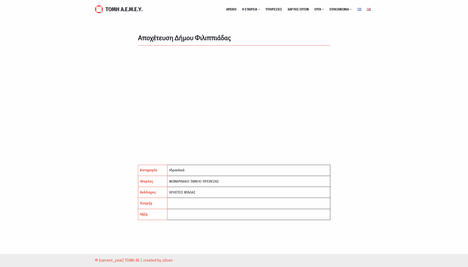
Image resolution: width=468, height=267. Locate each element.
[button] (259, 9)
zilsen (167, 260)
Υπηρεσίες (273, 9)
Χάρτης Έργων (298, 9)
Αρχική (231, 9)
